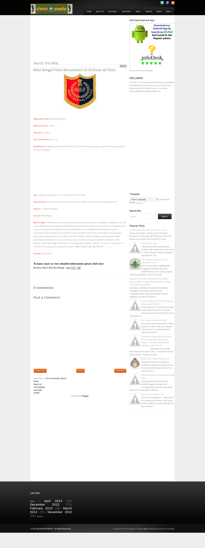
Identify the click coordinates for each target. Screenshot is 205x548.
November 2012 (60, 512)
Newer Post (40, 371)
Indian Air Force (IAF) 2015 (152, 394)
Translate (139, 203)
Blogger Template (136, 529)
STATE (36, 393)
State (138, 12)
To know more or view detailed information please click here (68, 263)
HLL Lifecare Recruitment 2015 (154, 320)
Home (89, 12)
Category (126, 12)
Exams (158, 12)
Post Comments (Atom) (56, 378)
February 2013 (41, 508)
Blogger (85, 396)
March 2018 (47, 268)
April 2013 (53, 501)
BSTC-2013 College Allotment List (155, 359)
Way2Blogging (153, 529)
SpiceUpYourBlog (167, 529)
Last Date (112, 12)
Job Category (39, 387)
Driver (39, 268)
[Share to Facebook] (79, 268)
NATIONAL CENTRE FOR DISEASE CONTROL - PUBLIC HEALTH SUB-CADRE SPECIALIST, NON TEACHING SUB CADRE (150, 282)
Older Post (120, 371)
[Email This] (70, 268)
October (39, 516)
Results (149, 12)
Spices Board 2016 (149, 243)
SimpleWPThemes (120, 529)
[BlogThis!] (73, 268)
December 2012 (44, 504)
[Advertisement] (58, 40)
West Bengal (58, 268)
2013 (32, 501)
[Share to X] (76, 268)
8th (34, 268)
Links (169, 12)
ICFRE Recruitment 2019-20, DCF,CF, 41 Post (148, 230)
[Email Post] (67, 268)
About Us (100, 12)
